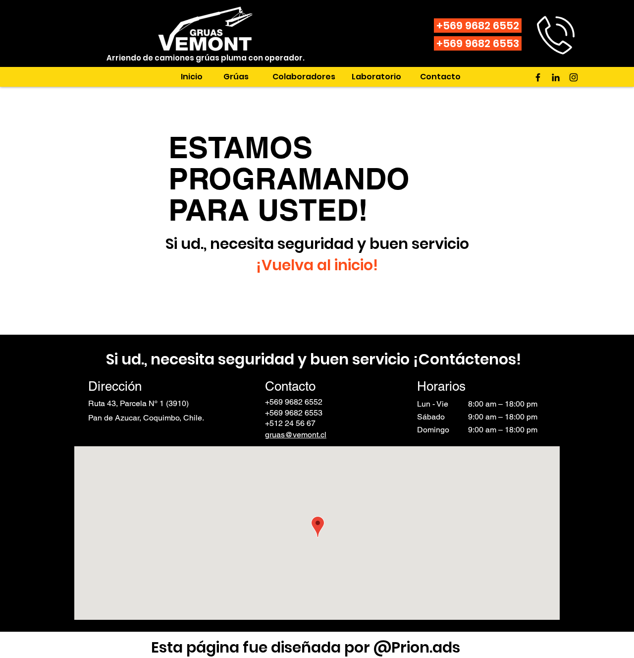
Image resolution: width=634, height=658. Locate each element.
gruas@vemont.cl (295, 434)
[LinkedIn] (555, 77)
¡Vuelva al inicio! (317, 265)
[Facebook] (537, 77)
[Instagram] (573, 77)
